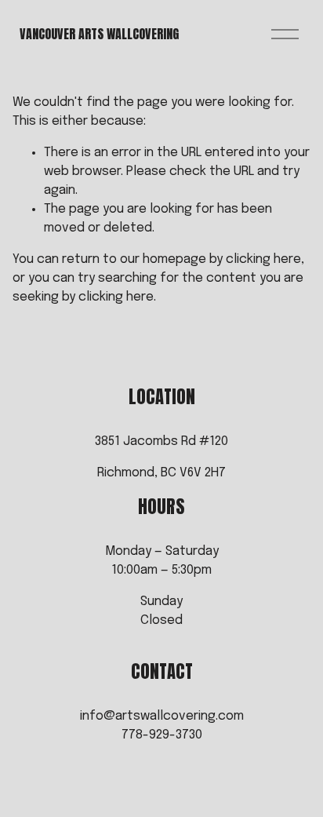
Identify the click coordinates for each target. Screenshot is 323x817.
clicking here (263, 259)
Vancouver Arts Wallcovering (99, 33)
